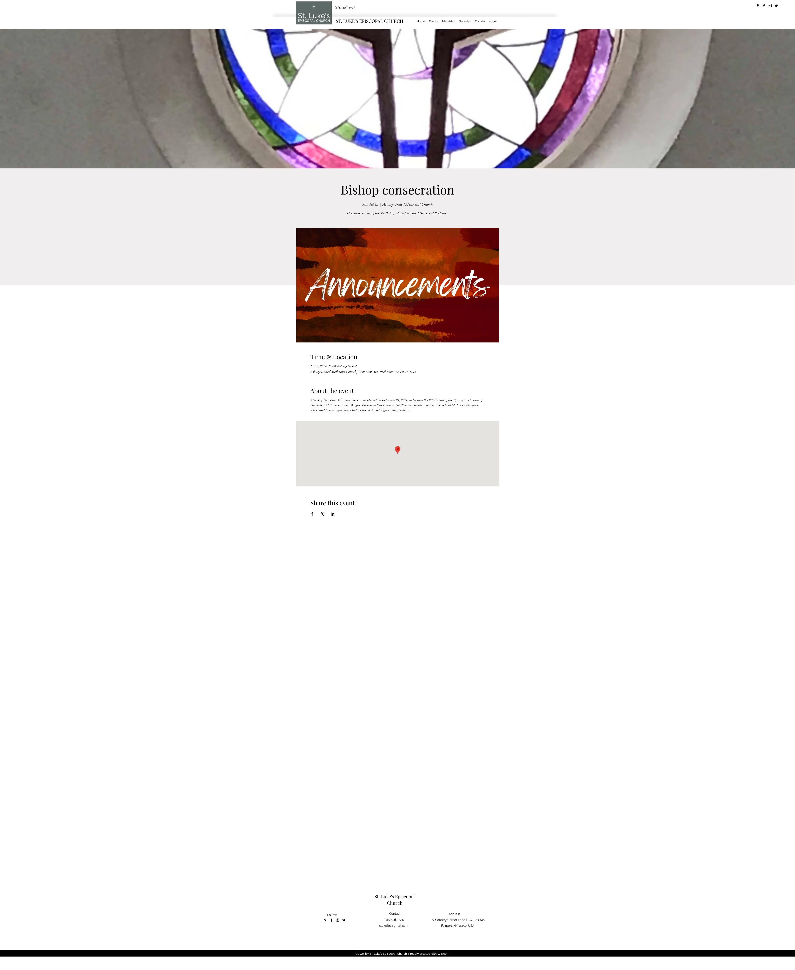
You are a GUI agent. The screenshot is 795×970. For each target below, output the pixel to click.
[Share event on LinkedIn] (333, 514)
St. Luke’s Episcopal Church (395, 899)
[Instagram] (770, 6)
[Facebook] (764, 6)
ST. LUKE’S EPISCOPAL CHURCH (369, 21)
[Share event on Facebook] (312, 514)
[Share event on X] (322, 514)
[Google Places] (758, 6)
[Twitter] (776, 6)
